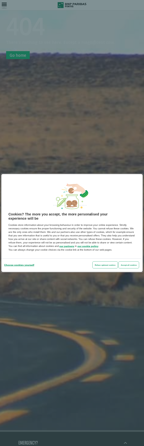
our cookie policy (87, 246)
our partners (66, 246)
